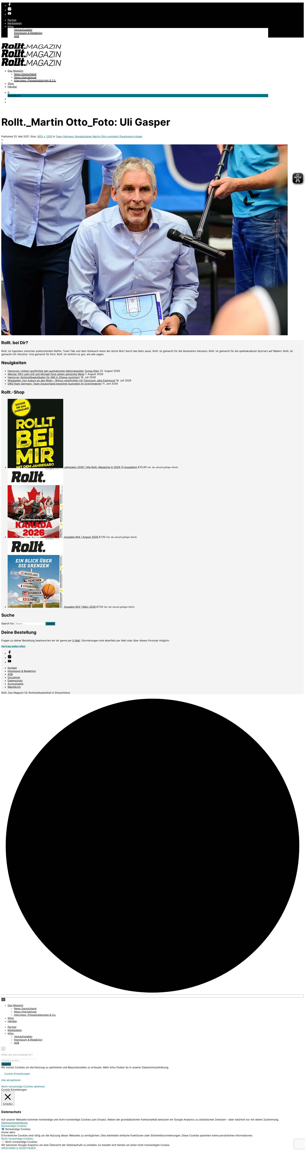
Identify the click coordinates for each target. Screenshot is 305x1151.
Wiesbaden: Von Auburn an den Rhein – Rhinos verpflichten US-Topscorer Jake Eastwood (61, 380)
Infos (11, 26)
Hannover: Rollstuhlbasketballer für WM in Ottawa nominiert (44, 377)
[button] (8, 92)
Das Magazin (15, 70)
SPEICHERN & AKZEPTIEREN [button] (18, 1148)
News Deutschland (25, 74)
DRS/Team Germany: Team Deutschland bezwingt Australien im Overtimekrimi (55, 383)
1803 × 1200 (44, 136)
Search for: (7, 623)
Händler (12, 86)
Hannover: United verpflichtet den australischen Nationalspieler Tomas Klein (53, 370)
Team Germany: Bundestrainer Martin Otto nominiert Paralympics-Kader (99, 136)
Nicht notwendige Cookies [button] (17, 1138)
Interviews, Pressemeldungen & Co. (35, 80)
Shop (11, 83)
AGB (16, 36)
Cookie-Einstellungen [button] (17, 1073)
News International (25, 77)
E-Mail (76, 640)
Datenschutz (15, 680)
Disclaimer (14, 677)
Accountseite (15, 683)
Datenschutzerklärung (14, 1122)
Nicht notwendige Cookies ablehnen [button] (23, 1086)
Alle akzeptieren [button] (11, 1080)
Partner (12, 20)
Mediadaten (15, 23)
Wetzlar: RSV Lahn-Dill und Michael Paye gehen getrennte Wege (46, 374)
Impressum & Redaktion (28, 32)
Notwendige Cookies (17, 1129)
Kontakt (12, 667)
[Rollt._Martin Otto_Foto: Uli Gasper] (144, 334)
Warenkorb (14, 687)
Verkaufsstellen (23, 29)
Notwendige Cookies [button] (14, 1125)
